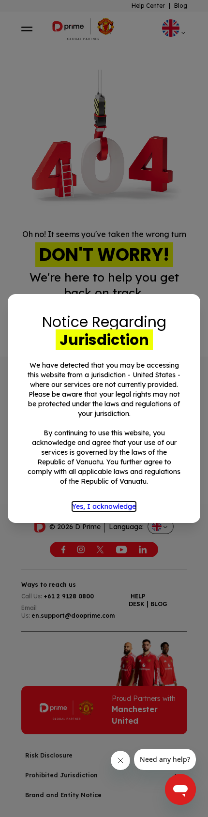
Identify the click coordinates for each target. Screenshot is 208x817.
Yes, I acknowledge (104, 506)
